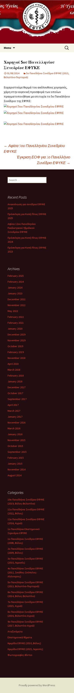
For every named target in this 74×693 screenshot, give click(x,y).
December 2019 (16, 334)
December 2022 (16, 299)
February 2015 (16, 457)
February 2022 (16, 317)
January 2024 (15, 287)
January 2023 (15, 293)
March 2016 (14, 428)
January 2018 (15, 381)
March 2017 (14, 410)
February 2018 (16, 375)
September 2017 (17, 399)
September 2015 (17, 452)
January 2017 (15, 416)
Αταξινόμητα (15, 631)
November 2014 (16, 469)
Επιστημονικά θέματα (20, 637)
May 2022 (13, 311)
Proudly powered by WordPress (37, 685)
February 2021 (16, 322)
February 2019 (16, 352)
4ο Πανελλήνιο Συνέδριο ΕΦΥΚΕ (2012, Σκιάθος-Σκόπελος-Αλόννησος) (25, 572)
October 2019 (15, 346)
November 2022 (16, 305)
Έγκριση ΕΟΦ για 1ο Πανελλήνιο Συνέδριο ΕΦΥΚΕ (43, 160)
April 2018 (13, 364)
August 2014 (14, 475)
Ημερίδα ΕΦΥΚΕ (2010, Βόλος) (24, 643)
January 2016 (15, 434)
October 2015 (15, 446)
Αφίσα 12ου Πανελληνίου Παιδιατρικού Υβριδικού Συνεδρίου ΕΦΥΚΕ (22, 228)
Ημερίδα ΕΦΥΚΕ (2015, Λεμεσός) (25, 649)
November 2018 (16, 358)
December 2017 (16, 387)
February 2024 (16, 281)
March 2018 (14, 369)
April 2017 (13, 405)
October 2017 (15, 393)
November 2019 (16, 340)
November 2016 (16, 422)
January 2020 (15, 328)
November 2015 (16, 440)
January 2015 (15, 463)
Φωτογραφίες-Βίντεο (20, 655)
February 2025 (16, 276)
